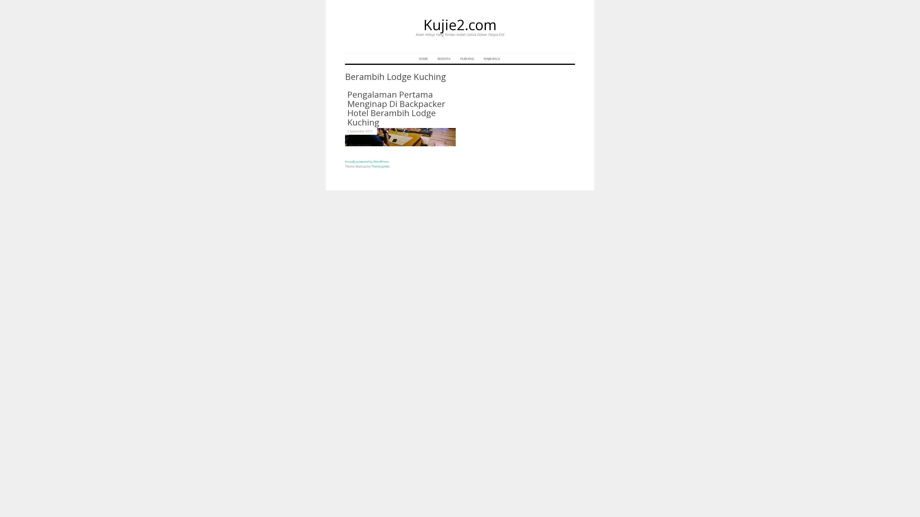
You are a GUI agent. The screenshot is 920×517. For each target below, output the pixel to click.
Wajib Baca (491, 58)
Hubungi (467, 58)
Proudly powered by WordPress (367, 162)
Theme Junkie (380, 166)
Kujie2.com (460, 24)
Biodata (444, 58)
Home (423, 58)
